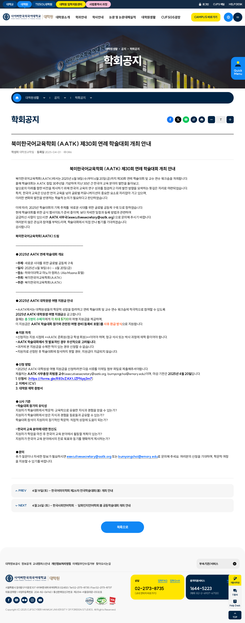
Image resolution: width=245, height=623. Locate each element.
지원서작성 (235, 582)
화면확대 (230, 119)
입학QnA (175, 580)
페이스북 (170, 119)
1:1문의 (234, 594)
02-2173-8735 (149, 588)
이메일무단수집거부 (83, 564)
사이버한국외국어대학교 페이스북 (8, 600)
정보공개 (26, 564)
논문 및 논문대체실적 (122, 17)
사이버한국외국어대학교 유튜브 (40, 600)
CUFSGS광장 (170, 17)
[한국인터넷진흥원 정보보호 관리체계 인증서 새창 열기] (102, 600)
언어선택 (228, 17)
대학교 (10, 4)
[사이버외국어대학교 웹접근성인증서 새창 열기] (89, 600)
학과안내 (81, 17)
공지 (57, 98)
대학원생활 (149, 17)
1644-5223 (201, 588)
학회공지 (80, 98)
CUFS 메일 (219, 4)
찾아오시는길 (103, 564)
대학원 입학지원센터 (71, 4)
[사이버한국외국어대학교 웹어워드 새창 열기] (112, 600)
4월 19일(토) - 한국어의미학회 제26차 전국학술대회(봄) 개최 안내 (72, 491)
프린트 (202, 119)
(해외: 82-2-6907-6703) (204, 593)
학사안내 (98, 17)
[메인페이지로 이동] (28, 16)
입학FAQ (162, 580)
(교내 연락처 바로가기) (146, 593)
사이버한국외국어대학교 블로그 (16, 600)
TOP (235, 617)
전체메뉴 (237, 17)
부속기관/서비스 (208, 564)
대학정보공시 (12, 564)
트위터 (178, 119)
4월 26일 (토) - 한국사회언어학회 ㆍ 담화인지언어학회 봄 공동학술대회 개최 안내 (81, 505)
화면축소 (211, 119)
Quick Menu (238, 72)
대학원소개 (63, 17)
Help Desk (235, 605)
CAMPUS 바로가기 (205, 17)
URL (194, 119)
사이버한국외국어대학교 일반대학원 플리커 (24, 600)
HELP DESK (235, 4)
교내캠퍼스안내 (41, 564)
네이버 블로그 (186, 119)
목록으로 (122, 527)
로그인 (205, 4)
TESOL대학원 (43, 4)
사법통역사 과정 (98, 4)
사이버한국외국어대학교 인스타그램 (32, 600)
